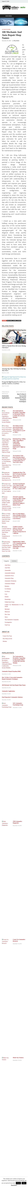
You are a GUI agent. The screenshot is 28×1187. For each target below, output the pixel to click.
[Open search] (24, 16)
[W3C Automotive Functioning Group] (7, 703)
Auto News (7, 565)
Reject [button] (24, 1183)
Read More (14, 1185)
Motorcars (7, 611)
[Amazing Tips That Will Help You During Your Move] (14, 360)
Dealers (6, 596)
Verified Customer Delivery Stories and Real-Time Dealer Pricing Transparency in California (19, 530)
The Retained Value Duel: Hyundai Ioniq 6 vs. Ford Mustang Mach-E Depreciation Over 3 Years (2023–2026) (19, 459)
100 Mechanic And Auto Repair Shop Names (14, 685)
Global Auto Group (9, 602)
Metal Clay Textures (18, 1057)
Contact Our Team (7, 636)
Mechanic (7, 609)
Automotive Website (10, 583)
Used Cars (7, 625)
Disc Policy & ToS (7, 638)
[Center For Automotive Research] (7, 939)
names (14, 320)
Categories (6, 561)
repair (19, 320)
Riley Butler (16, 40)
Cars (6, 594)
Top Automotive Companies (12, 619)
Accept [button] (18, 1183)
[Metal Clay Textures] (7, 1057)
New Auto (7, 614)
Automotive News (6, 29)
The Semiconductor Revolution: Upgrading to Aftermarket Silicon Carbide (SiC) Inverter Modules (19, 414)
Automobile (8, 570)
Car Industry (8, 588)
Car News (7, 591)
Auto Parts (7, 567)
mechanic (9, 320)
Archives (14, 561)
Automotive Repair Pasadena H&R (11, 671)
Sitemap (5, 641)
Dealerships (7, 599)
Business (7, 586)
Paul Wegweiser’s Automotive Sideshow (12, 697)
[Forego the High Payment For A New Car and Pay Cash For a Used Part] (14, 378)
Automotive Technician (10, 581)
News (6, 617)
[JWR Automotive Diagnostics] (7, 821)
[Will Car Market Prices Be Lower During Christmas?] (14, 337)
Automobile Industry (10, 573)
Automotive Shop (9, 578)
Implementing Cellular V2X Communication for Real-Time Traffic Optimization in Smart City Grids (19, 545)
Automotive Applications (8, 691)
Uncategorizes (8, 622)
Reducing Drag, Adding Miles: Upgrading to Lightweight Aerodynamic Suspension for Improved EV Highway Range (19, 443)
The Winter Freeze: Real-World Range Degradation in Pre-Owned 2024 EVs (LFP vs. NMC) (19, 429)
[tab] (6, 561)
